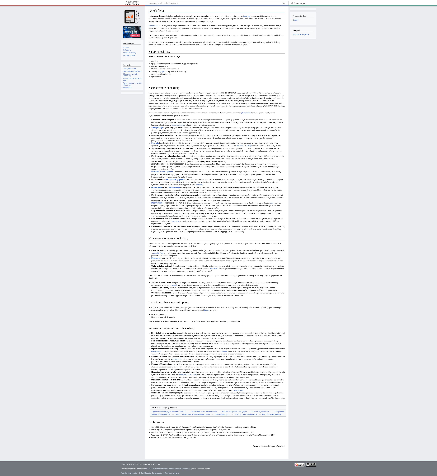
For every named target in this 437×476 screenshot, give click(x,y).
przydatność (238, 390)
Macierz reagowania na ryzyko (234, 411)
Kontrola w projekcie (301, 34)
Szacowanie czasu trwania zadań (204, 411)
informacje (214, 268)
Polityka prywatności (129, 473)
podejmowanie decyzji (188, 375)
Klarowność (156, 258)
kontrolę (246, 16)
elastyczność (156, 351)
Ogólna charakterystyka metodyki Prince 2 (169, 411)
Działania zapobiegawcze (162, 172)
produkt (240, 146)
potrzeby (199, 185)
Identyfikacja (157, 127)
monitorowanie (178, 125)
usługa (249, 146)
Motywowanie (157, 203)
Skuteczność (153, 26)
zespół (174, 285)
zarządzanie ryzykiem (175, 179)
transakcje (175, 221)
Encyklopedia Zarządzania (131, 3)
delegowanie (174, 187)
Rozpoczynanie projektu (271, 414)
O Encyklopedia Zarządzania (150, 473)
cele (271, 203)
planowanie (246, 113)
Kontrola (155, 143)
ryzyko (162, 71)
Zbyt (161, 253)
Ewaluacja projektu (222, 414)
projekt (156, 253)
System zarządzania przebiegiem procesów (192, 414)
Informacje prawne (171, 473)
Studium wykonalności (260, 411)
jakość (206, 310)
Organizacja (156, 187)
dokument (176, 359)
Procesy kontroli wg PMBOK (246, 414)
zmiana (224, 351)
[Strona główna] (131, 16)
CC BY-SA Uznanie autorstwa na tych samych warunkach (168, 468)
